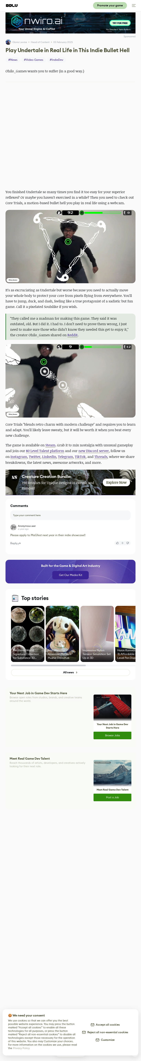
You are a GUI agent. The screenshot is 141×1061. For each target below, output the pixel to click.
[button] (70, 246)
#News (12, 60)
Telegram (65, 456)
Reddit (72, 335)
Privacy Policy (21, 1048)
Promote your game (110, 5)
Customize (107, 1040)
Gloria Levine (19, 42)
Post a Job (112, 797)
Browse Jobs (112, 735)
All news (68, 672)
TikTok (80, 456)
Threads (100, 456)
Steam (50, 445)
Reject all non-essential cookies (107, 1032)
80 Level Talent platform (45, 450)
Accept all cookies (107, 1024)
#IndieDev (56, 60)
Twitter (34, 456)
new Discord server (93, 450)
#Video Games (33, 60)
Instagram (18, 456)
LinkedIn (49, 456)
